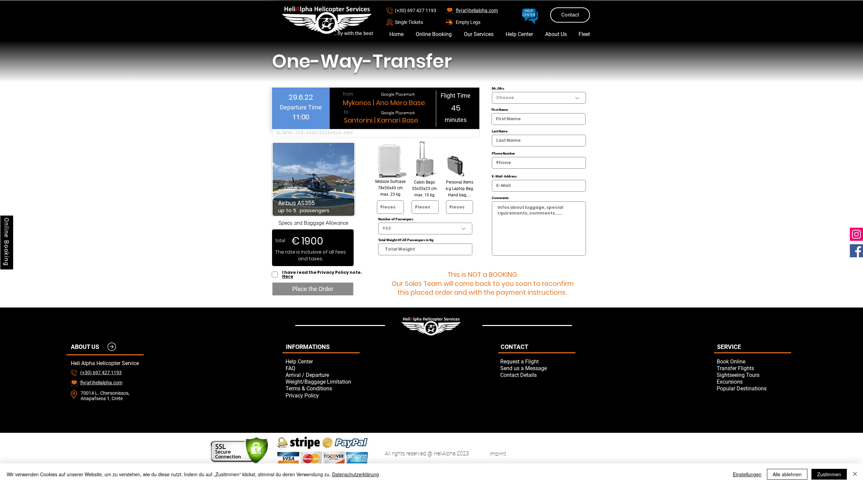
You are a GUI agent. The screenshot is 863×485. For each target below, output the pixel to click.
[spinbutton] (300, 116)
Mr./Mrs (498, 88)
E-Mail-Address (504, 176)
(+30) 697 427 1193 (415, 10)
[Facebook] (856, 250)
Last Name (499, 131)
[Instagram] (856, 234)
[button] (419, 22)
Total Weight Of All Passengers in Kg (406, 240)
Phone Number (503, 153)
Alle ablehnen (787, 474)
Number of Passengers (395, 219)
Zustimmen (829, 474)
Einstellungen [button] (747, 474)
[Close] (855, 474)
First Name (500, 109)
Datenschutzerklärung (355, 474)
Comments (500, 198)
